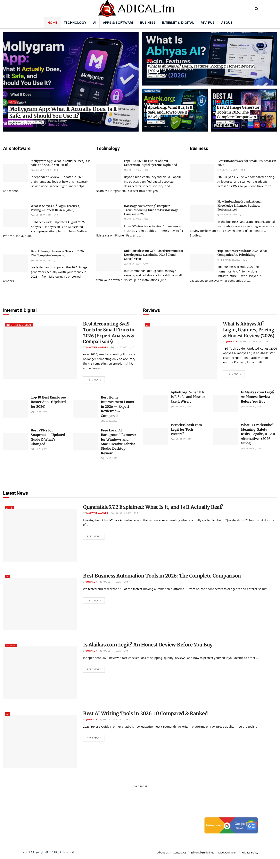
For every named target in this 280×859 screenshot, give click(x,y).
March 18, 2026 (228, 214)
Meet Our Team (227, 852)
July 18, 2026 (110, 458)
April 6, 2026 (133, 219)
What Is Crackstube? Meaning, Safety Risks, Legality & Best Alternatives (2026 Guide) (258, 434)
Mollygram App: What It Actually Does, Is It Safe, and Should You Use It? (63, 112)
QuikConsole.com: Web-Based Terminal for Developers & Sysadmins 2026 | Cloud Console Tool (153, 255)
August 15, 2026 (228, 169)
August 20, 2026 (35, 122)
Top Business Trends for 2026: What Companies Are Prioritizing (242, 253)
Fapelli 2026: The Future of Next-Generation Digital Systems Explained (150, 163)
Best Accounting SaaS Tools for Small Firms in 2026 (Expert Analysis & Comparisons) (108, 332)
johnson (17, 122)
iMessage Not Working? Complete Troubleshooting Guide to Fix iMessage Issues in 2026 (151, 210)
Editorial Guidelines (202, 852)
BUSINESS (147, 22)
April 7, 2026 (133, 169)
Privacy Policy (250, 852)
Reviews (207, 22)
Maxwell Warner (97, 347)
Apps (12, 102)
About (226, 22)
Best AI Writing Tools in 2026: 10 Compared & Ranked (145, 713)
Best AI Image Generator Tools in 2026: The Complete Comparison (238, 112)
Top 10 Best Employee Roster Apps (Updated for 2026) (48, 402)
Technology (75, 22)
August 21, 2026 (225, 122)
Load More (140, 786)
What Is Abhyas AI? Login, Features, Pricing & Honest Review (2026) (201, 68)
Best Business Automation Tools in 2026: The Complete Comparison (162, 576)
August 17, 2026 (252, 406)
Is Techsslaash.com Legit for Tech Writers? (186, 429)
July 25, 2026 (120, 347)
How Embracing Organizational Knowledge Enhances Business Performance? (239, 205)
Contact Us (179, 852)
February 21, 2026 (229, 259)
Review (152, 101)
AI (94, 22)
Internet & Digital (178, 22)
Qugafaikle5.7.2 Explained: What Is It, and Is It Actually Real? (153, 507)
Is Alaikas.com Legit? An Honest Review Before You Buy (257, 396)
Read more (94, 379)
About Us (163, 852)
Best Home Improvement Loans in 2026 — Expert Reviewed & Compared (117, 406)
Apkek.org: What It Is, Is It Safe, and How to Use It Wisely (170, 112)
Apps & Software (118, 22)
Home (52, 22)
